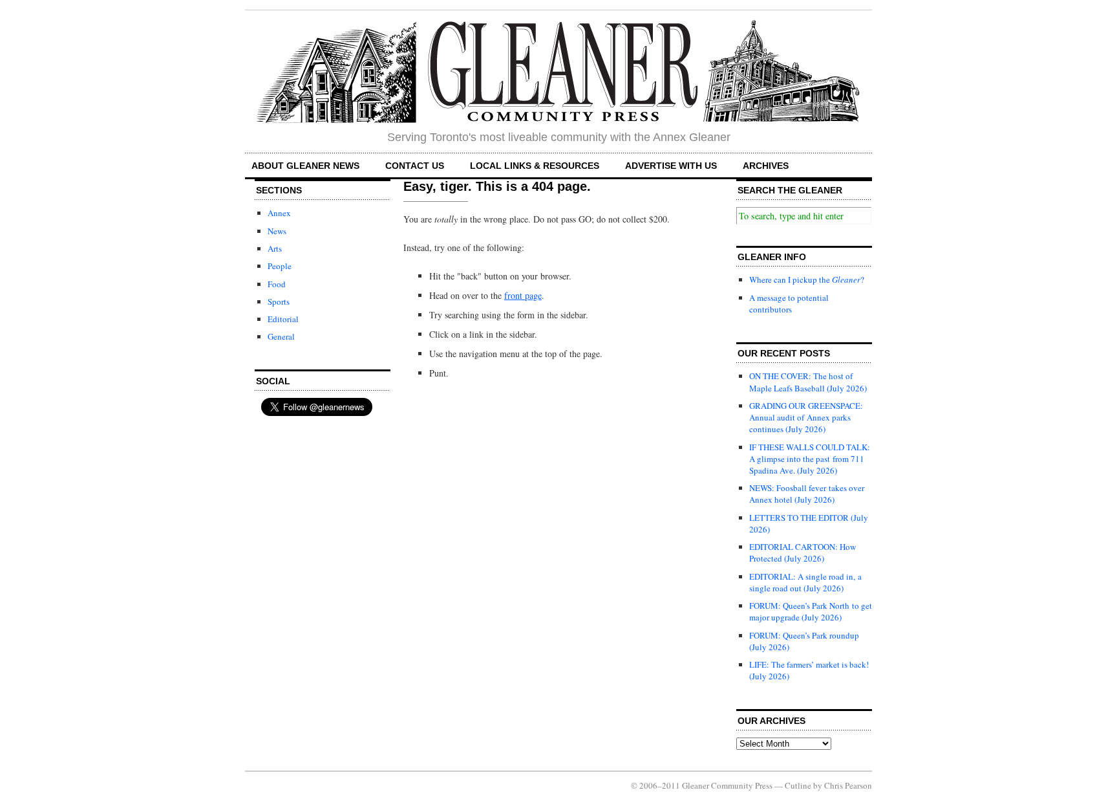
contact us (414, 165)
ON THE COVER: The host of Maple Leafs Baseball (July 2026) (808, 381)
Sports (279, 301)
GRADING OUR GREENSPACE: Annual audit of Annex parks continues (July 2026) (806, 417)
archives (766, 165)
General (281, 336)
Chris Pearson (848, 785)
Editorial (283, 319)
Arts (275, 248)
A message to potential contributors (789, 303)
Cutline (798, 785)
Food (277, 284)
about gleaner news (305, 165)
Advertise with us (671, 165)
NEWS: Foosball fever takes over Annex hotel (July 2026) (806, 493)
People (280, 266)
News (277, 231)
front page (523, 295)
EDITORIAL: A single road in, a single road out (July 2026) (805, 582)
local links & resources (534, 165)
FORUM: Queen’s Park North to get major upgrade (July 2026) (810, 611)
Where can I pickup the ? (806, 279)
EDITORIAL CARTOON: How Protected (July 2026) (802, 552)
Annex (279, 213)
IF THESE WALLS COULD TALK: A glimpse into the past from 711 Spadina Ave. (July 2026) (809, 458)
